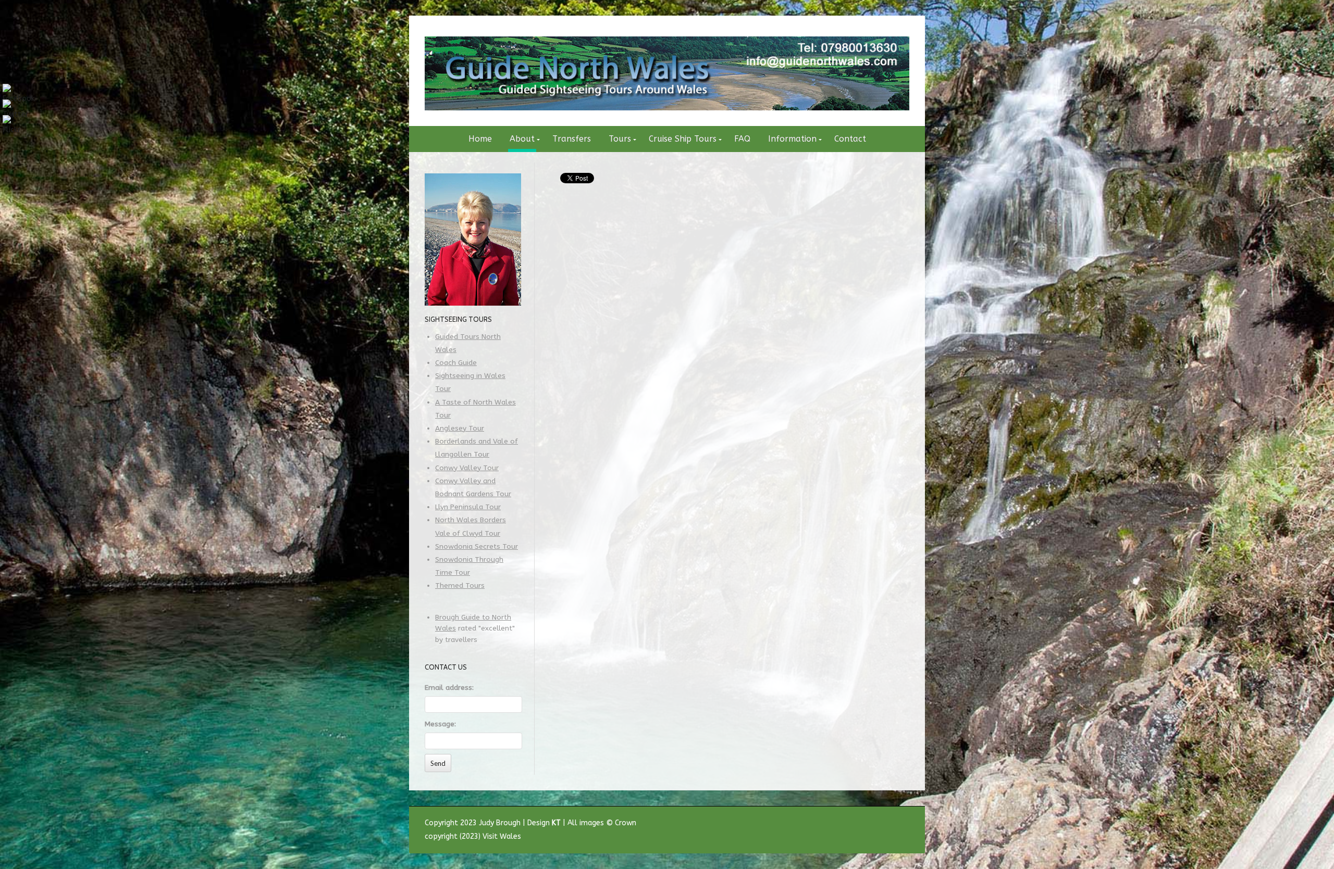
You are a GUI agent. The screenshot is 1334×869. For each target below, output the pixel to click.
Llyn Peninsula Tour (468, 507)
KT (556, 822)
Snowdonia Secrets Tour (476, 547)
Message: (440, 724)
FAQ (742, 139)
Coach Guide (456, 363)
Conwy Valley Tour (467, 468)
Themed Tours (460, 586)
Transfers (571, 139)
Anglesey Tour (459, 428)
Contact (850, 139)
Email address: (449, 688)
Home (480, 139)
